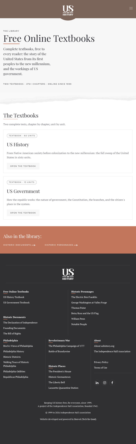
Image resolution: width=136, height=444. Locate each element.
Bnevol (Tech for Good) (85, 419)
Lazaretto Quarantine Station (63, 387)
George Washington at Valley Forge (89, 302)
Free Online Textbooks (16, 291)
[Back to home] (68, 8)
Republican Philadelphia (15, 376)
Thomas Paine (78, 307)
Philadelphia (10, 340)
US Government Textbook (16, 302)
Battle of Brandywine (59, 351)
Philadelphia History (13, 351)
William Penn (78, 318)
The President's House (60, 371)
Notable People (79, 324)
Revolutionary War (59, 340)
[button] (131, 8)
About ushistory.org (104, 345)
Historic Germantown (59, 376)
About (97, 340)
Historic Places (57, 366)
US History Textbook (13, 297)
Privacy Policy (101, 362)
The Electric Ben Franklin (84, 297)
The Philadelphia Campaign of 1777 (66, 345)
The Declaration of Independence (20, 322)
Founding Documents (14, 328)
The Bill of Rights (12, 333)
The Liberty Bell (57, 382)
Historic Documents (17, 245)
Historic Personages (59, 245)
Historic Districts (12, 356)
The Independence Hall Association (112, 351)
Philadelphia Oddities (14, 371)
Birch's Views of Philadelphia (18, 345)
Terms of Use (100, 367)
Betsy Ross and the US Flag (85, 313)
